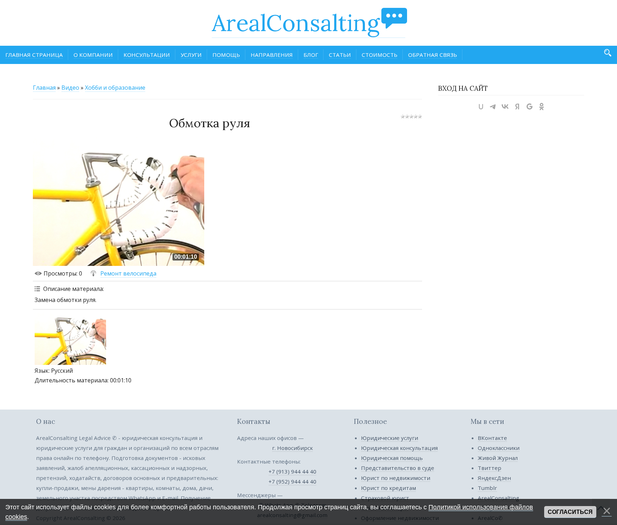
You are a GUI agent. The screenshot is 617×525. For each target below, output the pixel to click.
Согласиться (570, 512)
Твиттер (489, 467)
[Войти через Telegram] (493, 106)
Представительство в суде (397, 467)
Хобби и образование (115, 87)
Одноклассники (499, 447)
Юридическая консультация (399, 447)
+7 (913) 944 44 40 (292, 471)
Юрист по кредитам (388, 487)
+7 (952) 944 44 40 (292, 481)
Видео (70, 87)
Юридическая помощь (392, 457)
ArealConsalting (296, 23)
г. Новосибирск (292, 447)
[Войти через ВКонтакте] (505, 106)
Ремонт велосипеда (128, 273)
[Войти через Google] (529, 106)
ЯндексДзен (494, 477)
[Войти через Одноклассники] (541, 106)
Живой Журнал (498, 457)
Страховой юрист (385, 497)
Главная (44, 87)
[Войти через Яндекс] (517, 106)
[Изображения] (70, 338)
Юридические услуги (389, 437)
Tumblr (487, 487)
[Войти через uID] (481, 106)
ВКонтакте (492, 437)
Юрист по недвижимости (395, 477)
